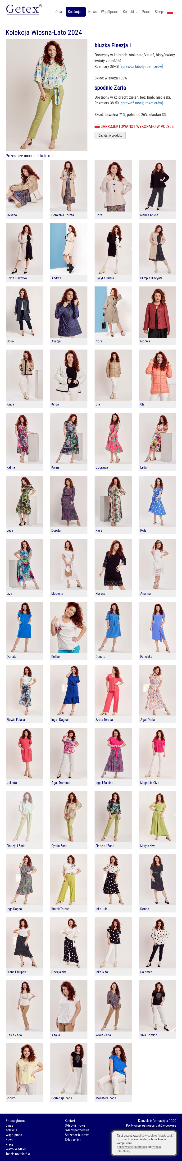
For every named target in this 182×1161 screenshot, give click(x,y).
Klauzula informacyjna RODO (157, 1121)
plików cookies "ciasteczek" (155, 1135)
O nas (59, 11)
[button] (172, 12)
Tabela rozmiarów (18, 1154)
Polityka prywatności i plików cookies (151, 1125)
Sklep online (73, 1140)
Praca (146, 11)
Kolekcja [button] (75, 11)
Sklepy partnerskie (77, 1130)
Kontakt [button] (129, 11)
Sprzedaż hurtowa (77, 1135)
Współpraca (109, 11)
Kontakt (70, 1121)
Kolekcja (11, 1130)
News (92, 11)
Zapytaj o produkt (110, 135)
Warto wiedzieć (16, 1149)
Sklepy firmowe (75, 1125)
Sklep (159, 11)
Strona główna (16, 1121)
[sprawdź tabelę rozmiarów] (141, 66)
